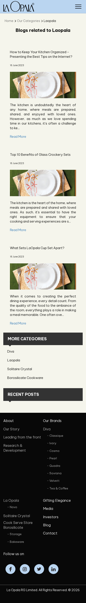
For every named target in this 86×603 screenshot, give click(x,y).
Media (48, 508)
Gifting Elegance (57, 500)
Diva (10, 351)
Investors (50, 517)
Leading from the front (22, 437)
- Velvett (53, 480)
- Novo (12, 507)
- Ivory (51, 443)
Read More (18, 136)
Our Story (11, 429)
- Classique (55, 435)
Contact (50, 533)
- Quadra (53, 465)
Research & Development (14, 448)
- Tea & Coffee (57, 488)
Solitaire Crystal (19, 369)
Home (9, 21)
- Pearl (52, 458)
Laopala (50, 21)
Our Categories (28, 21)
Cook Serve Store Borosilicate (18, 525)
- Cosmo (53, 451)
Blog (47, 525)
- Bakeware (15, 541)
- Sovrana (54, 473)
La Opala (11, 500)
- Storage (14, 534)
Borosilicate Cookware (25, 378)
